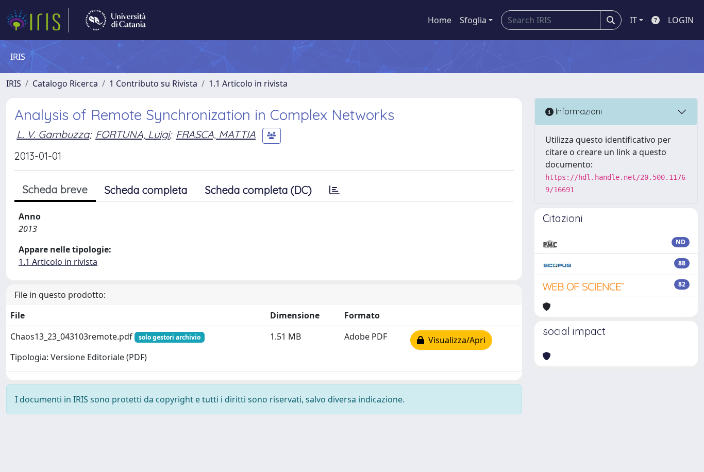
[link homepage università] (115, 20)
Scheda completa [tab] (146, 189)
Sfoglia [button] (473, 20)
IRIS (13, 83)
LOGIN (681, 20)
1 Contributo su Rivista (153, 83)
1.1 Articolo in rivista (248, 83)
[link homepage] (37, 20)
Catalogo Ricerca (65, 83)
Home (439, 20)
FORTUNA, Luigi (132, 134)
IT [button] (633, 20)
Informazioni (578, 111)
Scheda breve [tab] (55, 189)
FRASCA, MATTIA (216, 134)
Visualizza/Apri (454, 340)
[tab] (334, 190)
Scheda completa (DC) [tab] (258, 189)
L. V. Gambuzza (52, 134)
